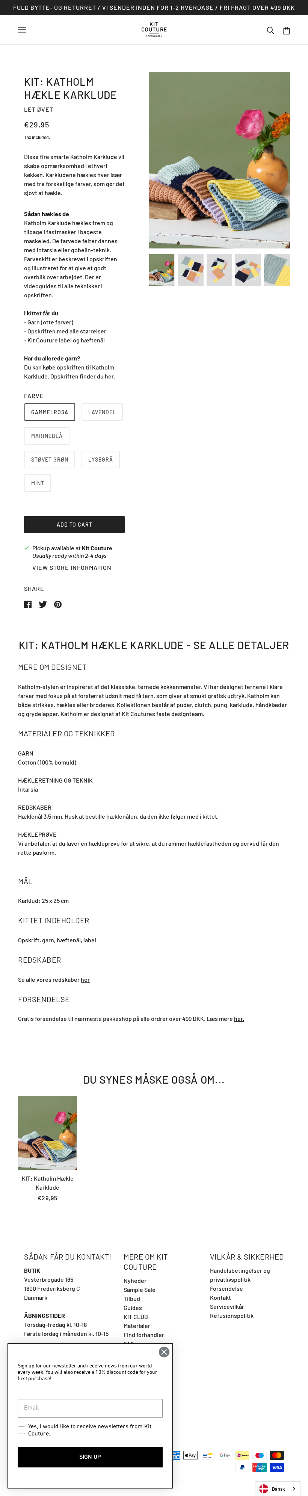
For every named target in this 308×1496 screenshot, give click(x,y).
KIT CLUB (136, 1316)
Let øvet (38, 109)
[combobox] (277, 1488)
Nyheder (135, 1280)
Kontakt (220, 1297)
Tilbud (132, 1298)
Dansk (278, 1489)
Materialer (137, 1325)
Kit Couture (97, 547)
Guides (133, 1307)
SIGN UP (90, 1457)
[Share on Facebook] (28, 603)
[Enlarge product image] (219, 160)
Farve (34, 395)
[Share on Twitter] (43, 603)
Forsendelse (226, 1288)
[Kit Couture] (154, 28)
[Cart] (286, 29)
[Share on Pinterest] (58, 603)
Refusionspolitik (232, 1315)
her (85, 979)
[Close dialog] (164, 1352)
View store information (72, 568)
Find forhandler (144, 1334)
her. (239, 1018)
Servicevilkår (227, 1306)
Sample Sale (140, 1289)
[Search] (270, 29)
